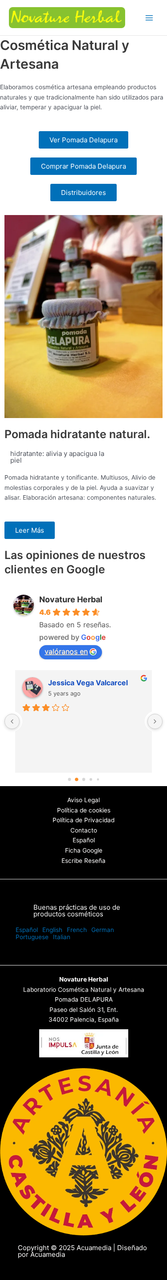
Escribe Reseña (83, 860)
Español (84, 840)
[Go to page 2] (84, 779)
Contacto (83, 830)
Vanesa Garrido (75, 682)
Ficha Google (83, 850)
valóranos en (66, 651)
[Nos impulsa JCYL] (83, 1042)
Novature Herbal (70, 599)
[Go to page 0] (69, 779)
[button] (83, 910)
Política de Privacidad (83, 820)
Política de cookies (83, 810)
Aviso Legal (83, 800)
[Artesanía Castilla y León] (83, 1151)
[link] (27, 929)
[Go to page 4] (98, 779)
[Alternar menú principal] (149, 17)
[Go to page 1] (76, 779)
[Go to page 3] (90, 779)
